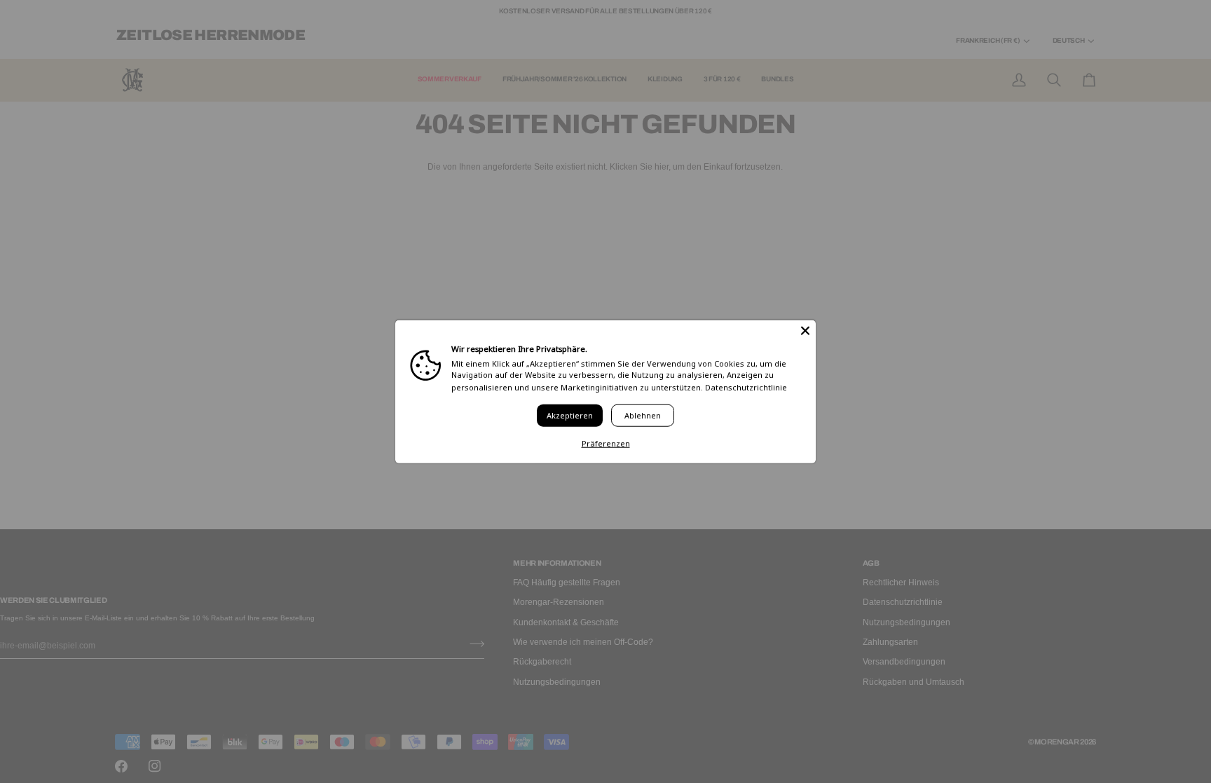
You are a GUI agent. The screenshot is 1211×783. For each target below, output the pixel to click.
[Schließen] (805, 330)
